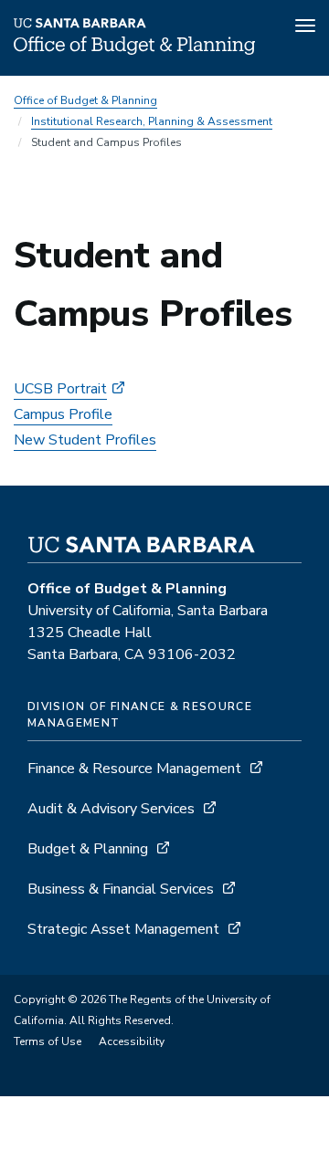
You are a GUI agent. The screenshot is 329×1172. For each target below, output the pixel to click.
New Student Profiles (85, 440)
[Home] (134, 50)
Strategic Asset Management (123, 929)
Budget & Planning (87, 849)
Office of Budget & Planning (85, 100)
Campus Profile (63, 414)
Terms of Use (47, 1041)
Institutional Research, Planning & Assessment (151, 121)
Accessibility (131, 1041)
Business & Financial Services (120, 889)
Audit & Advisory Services (111, 809)
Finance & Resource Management (134, 769)
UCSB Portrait (60, 389)
